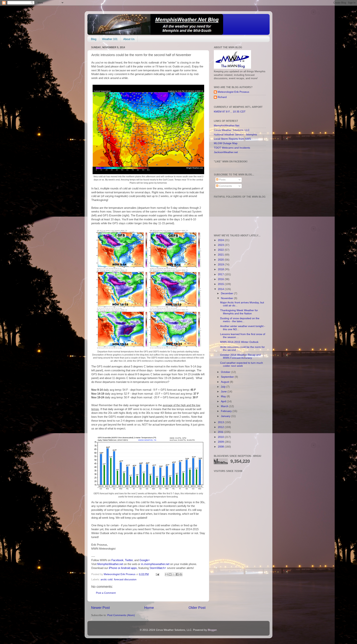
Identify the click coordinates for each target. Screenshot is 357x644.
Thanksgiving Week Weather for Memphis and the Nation (239, 312)
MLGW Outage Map (225, 143)
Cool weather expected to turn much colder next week (241, 364)
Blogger (212, 630)
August (225, 381)
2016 (221, 279)
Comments (225, 186)
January (226, 416)
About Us (129, 39)
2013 (221, 422)
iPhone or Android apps (123, 568)
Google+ (144, 560)
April (224, 401)
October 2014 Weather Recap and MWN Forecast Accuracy (240, 356)
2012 (221, 427)
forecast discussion (125, 579)
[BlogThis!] (170, 574)
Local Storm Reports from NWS (232, 138)
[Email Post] (157, 574)
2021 (221, 254)
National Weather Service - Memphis (235, 134)
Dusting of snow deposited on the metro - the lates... (239, 320)
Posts (222, 179)
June (224, 391)
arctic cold (106, 579)
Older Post (197, 608)
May (224, 396)
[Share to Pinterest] (181, 574)
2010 (221, 437)
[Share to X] (174, 574)
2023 (221, 245)
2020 (221, 259)
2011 (221, 432)
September (228, 376)
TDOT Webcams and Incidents (232, 147)
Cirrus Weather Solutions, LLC (232, 130)
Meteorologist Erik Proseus (233, 92)
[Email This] (166, 574)
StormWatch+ (157, 568)
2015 (221, 284)
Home (149, 608)
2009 (221, 441)
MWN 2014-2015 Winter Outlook (239, 342)
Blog (93, 39)
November (227, 298)
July (223, 386)
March (225, 406)
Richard (222, 97)
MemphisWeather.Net (226, 125)
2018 (221, 269)
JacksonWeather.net (226, 152)
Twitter (129, 560)
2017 (221, 274)
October (226, 372)
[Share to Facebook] (177, 574)
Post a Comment (106, 592)
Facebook (117, 560)
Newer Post (100, 608)
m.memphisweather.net (155, 564)
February (226, 411)
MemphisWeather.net (110, 564)
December (227, 293)
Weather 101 (110, 39)
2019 (221, 264)
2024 (221, 240)
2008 (221, 446)
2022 (221, 249)
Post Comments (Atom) (121, 615)
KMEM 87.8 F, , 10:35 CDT (230, 111)
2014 (221, 289)
